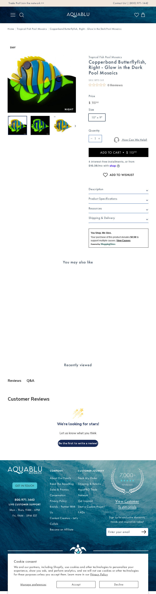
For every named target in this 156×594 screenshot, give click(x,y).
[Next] (73, 125)
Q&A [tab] (30, 380)
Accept (76, 584)
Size (91, 109)
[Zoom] (42, 78)
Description (96, 189)
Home (11, 28)
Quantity (94, 130)
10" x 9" (97, 117)
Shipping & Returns (89, 484)
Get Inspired (85, 501)
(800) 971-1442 (138, 3)
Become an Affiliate (61, 529)
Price (92, 96)
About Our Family (60, 478)
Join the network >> (32, 3)
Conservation (57, 495)
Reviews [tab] (14, 380)
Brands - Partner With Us (63, 509)
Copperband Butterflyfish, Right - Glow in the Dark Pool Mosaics (85, 28)
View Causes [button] (123, 240)
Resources (95, 208)
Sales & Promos (59, 489)
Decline (118, 584)
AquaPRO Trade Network (87, 492)
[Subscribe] (143, 532)
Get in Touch (24, 485)
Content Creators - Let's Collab (64, 520)
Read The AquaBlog (62, 484)
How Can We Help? (134, 139)
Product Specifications (103, 198)
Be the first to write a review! (78, 443)
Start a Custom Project (91, 506)
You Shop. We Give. (101, 233)
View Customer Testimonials (127, 504)
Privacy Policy (99, 574)
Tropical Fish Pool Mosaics (32, 28)
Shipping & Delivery (102, 218)
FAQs (81, 512)
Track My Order (87, 478)
